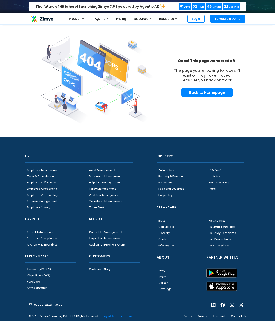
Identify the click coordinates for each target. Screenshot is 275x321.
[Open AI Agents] (107, 19)
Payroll (32, 219)
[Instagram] (232, 304)
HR (27, 156)
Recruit (96, 219)
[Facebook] (222, 304)
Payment (219, 316)
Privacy (202, 316)
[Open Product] (83, 19)
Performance (37, 256)
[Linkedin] (213, 304)
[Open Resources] (150, 19)
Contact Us (238, 316)
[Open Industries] (176, 19)
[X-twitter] (241, 304)
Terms (187, 316)
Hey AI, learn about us (117, 316)
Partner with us (222, 257)
